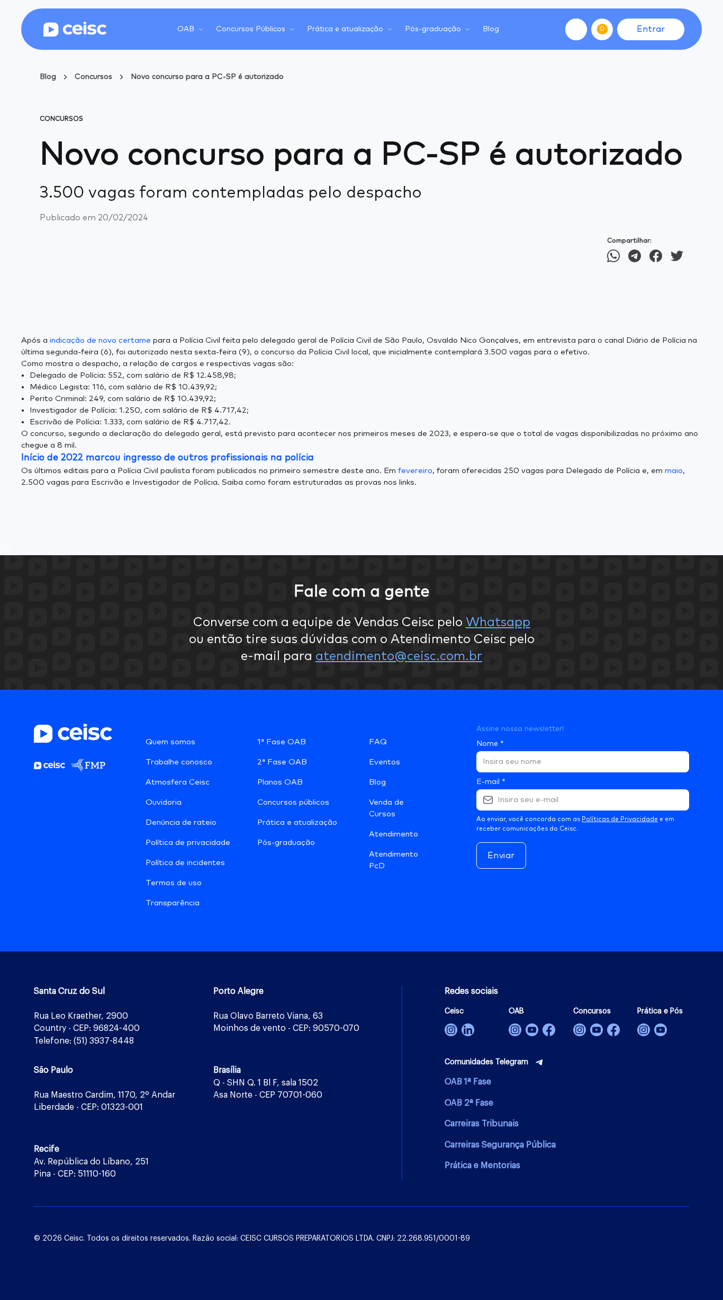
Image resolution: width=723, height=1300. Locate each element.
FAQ (378, 742)
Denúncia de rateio (181, 822)
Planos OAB (280, 782)
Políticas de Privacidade (620, 819)
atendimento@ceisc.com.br (398, 656)
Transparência (173, 903)
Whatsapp (498, 622)
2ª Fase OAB (282, 762)
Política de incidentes (185, 863)
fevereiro (415, 471)
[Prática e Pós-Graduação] (643, 1029)
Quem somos (170, 742)
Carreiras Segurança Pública (500, 1145)
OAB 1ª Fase (468, 1082)
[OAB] (515, 1029)
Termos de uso (174, 883)
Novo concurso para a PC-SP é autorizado (207, 77)
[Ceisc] (451, 1029)
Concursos (93, 77)
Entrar (651, 29)
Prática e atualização (297, 822)
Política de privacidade (188, 843)
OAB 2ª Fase (469, 1103)
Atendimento (393, 834)
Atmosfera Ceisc (178, 782)
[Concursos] (579, 1029)
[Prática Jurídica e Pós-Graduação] (660, 1029)
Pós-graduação (286, 843)
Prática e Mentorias (482, 1165)
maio (674, 471)
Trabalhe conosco (179, 762)
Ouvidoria (164, 802)
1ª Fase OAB (281, 742)
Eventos (384, 762)
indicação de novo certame (100, 340)
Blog (491, 29)
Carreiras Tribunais (482, 1123)
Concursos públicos (293, 802)
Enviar (501, 855)
